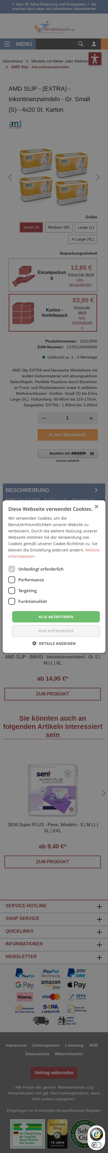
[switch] (96, 1145)
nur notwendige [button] (56, 630)
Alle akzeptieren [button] (55, 616)
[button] (54, 643)
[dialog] (54, 576)
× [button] (96, 506)
